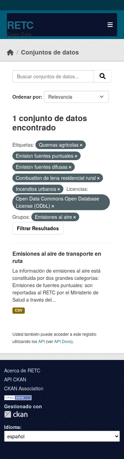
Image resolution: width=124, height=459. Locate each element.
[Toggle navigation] (110, 25)
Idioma (12, 426)
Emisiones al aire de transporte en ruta (56, 257)
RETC (20, 24)
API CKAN (15, 379)
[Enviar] (103, 76)
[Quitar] (81, 145)
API (41, 341)
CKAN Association (23, 388)
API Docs (62, 341)
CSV (18, 310)
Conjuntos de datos (50, 52)
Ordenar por (26, 96)
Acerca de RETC (22, 370)
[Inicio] (10, 52)
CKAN (16, 414)
